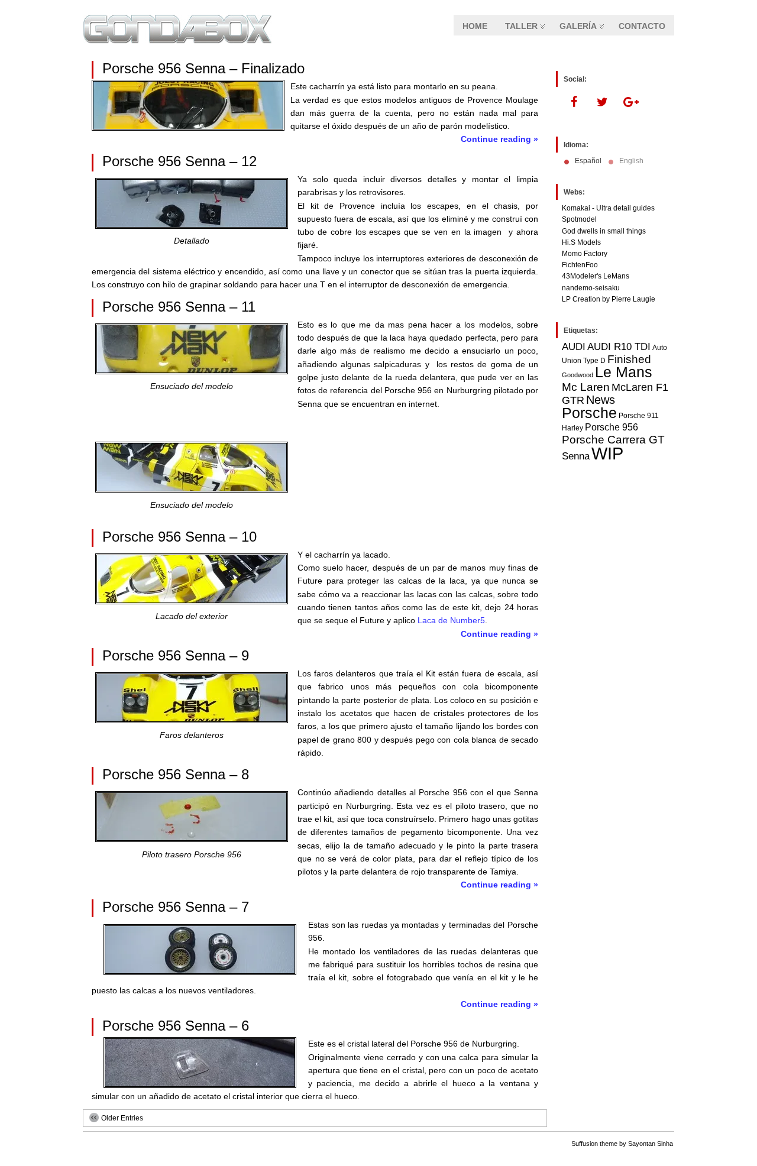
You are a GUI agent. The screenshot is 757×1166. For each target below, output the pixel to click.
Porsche (589, 412)
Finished (629, 359)
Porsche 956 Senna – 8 (175, 774)
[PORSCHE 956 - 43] (191, 839)
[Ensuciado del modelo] (191, 371)
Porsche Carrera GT (613, 439)
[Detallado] (191, 226)
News (600, 399)
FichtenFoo (580, 265)
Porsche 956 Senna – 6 (175, 1026)
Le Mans (623, 372)
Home (474, 26)
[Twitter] (602, 102)
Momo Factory (584, 254)
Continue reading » (499, 139)
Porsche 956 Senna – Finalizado (203, 68)
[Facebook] (573, 102)
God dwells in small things (604, 231)
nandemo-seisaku (591, 288)
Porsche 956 (611, 427)
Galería (578, 26)
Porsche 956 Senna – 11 (178, 307)
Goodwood (577, 374)
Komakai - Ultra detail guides (608, 208)
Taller (521, 26)
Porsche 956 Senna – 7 (175, 907)
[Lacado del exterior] (191, 601)
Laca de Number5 (451, 620)
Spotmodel (579, 219)
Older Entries (122, 1118)
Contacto (642, 26)
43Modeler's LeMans (595, 276)
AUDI (573, 346)
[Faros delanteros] (191, 720)
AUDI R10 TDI (619, 346)
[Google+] (630, 102)
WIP (607, 453)
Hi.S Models (581, 242)
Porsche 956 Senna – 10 (179, 537)
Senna (576, 456)
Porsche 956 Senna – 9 (175, 655)
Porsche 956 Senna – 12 (179, 161)
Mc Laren (586, 386)
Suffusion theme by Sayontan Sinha (622, 1143)
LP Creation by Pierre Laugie (608, 299)
